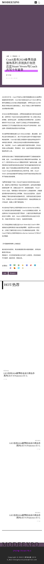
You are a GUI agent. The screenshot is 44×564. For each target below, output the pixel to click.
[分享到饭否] (18, 268)
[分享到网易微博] (10, 268)
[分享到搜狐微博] (14, 268)
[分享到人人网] (10, 265)
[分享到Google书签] (23, 268)
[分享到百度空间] (27, 265)
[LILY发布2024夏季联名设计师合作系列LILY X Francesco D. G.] (22, 333)
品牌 (8, 56)
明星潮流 (6, 370)
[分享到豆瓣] (14, 265)
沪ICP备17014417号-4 (22, 550)
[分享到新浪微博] (31, 265)
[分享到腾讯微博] (35, 265)
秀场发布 (15, 56)
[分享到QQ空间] (18, 265)
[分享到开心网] (23, 265)
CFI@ (9, 75)
